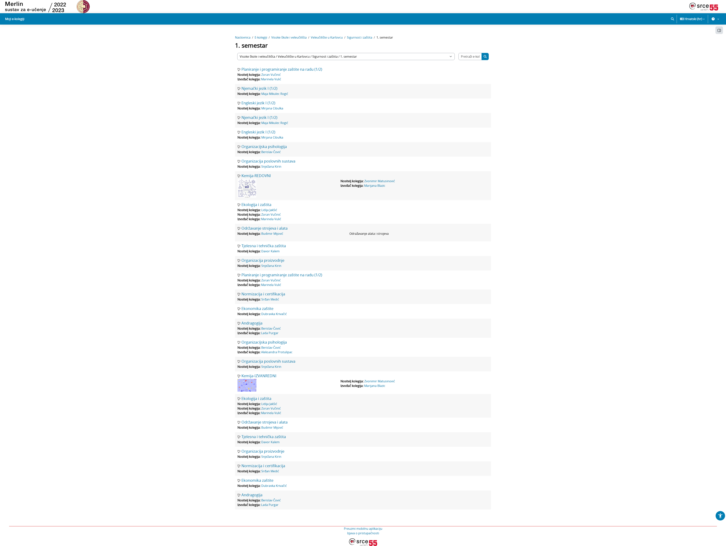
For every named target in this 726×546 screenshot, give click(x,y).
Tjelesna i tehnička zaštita (263, 246)
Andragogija (251, 323)
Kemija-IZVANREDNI (258, 376)
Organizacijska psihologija (264, 147)
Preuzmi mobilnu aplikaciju (363, 529)
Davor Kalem (270, 251)
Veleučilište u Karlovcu (327, 37)
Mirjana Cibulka (272, 108)
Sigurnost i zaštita (359, 37)
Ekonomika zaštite (257, 309)
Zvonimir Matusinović (379, 181)
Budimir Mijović (272, 234)
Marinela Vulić (271, 79)
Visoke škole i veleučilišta (289, 37)
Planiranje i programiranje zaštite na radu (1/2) (281, 69)
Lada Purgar (269, 333)
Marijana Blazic (374, 186)
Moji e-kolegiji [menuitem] (14, 19)
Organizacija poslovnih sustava (268, 161)
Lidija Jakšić (269, 210)
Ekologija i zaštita (256, 205)
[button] (672, 19)
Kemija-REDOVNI (256, 176)
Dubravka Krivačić (274, 314)
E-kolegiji (261, 37)
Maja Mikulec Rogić (274, 94)
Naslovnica (243, 37)
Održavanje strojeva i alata (264, 228)
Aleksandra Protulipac (276, 352)
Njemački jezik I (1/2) (259, 88)
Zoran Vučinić (271, 75)
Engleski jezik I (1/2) (258, 103)
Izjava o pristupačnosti (363, 533)
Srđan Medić (270, 299)
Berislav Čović (271, 152)
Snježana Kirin (271, 166)
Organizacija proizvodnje (262, 260)
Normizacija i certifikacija (263, 294)
